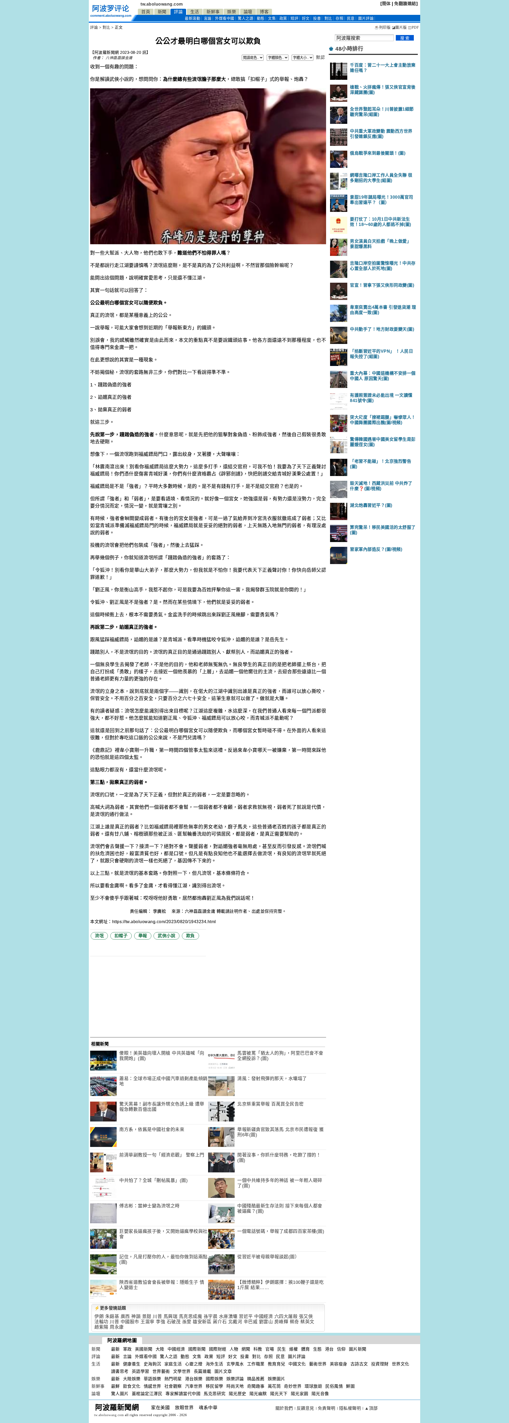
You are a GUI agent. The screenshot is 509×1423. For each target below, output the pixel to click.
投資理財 (380, 1364)
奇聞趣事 (256, 1386)
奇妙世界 (292, 1386)
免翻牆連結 (405, 3)
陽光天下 (279, 1393)
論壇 (248, 12)
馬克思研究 (215, 1393)
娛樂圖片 (276, 1379)
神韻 (136, 1316)
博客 (264, 12)
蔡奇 (294, 1321)
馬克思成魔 (190, 1316)
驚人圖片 (120, 1393)
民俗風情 (334, 1386)
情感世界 (152, 1386)
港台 (329, 1349)
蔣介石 (220, 1321)
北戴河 (235, 1321)
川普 (157, 1316)
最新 (192, 18)
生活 (194, 12)
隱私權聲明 (350, 1408)
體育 (305, 1349)
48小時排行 (349, 49)
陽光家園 (299, 1393)
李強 (160, 1321)
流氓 (99, 935)
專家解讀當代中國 (182, 1393)
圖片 (366, 18)
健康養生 (132, 1364)
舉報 (142, 935)
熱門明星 (173, 1379)
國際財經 (217, 1349)
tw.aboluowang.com (162, 4)
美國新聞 (143, 1349)
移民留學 (214, 1386)
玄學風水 (235, 1364)
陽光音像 (320, 1393)
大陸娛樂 (132, 1379)
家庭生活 (173, 1364)
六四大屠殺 (286, 1316)
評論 (178, 12)
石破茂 (174, 1321)
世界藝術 (161, 1371)
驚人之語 (245, 18)
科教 (257, 1349)
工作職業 (256, 1364)
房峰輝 (281, 1321)
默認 (320, 57)
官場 (269, 1349)
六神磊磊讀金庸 (119, 58)
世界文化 (400, 1364)
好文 (306, 18)
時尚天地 (235, 1386)
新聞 (162, 12)
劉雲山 (266, 1321)
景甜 (146, 1316)
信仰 (341, 1349)
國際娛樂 (214, 1379)
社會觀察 (173, 1386)
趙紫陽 (101, 1327)
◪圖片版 (399, 27)
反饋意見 (305, 1408)
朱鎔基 (112, 1316)
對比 (328, 18)
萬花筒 (274, 1386)
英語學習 (140, 1371)
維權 (293, 1349)
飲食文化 (132, 1386)
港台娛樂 (194, 1379)
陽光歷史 (237, 1393)
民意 (351, 18)
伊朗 (99, 1316)
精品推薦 (256, 1379)
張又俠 (306, 1316)
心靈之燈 (194, 1364)
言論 (208, 18)
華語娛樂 (152, 1379)
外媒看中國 (224, 18)
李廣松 (160, 911)
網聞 (246, 1349)
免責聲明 (326, 1408)
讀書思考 (120, 1371)
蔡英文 (307, 1321)
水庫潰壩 (228, 1316)
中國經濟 (263, 1316)
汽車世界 (194, 1386)
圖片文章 (223, 1371)
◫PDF (413, 27)
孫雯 (186, 1321)
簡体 (386, 3)
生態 (317, 1349)
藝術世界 (318, 1364)
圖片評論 (296, 1356)
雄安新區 (202, 1321)
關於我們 (284, 1408)
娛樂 (231, 12)
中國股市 (130, 1321)
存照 (339, 18)
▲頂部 (371, 1408)
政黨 (283, 18)
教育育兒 (276, 1364)
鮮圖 (350, 1386)
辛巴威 (251, 1321)
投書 (317, 18)
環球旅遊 (313, 1386)
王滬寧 (148, 1321)
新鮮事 (213, 12)
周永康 (117, 1327)
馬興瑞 (171, 1316)
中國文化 (297, 1364)
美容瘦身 (338, 1364)
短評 (294, 18)
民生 (281, 1349)
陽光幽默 (258, 1393)
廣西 (125, 1316)
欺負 (190, 935)
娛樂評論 (235, 1379)
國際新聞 (197, 1349)
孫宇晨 (211, 1316)
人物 (234, 1349)
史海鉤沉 (152, 1364)
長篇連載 (202, 1371)
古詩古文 (359, 1364)
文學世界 (182, 1371)
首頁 (145, 12)
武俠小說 (166, 935)
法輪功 (101, 1321)
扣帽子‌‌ (121, 935)
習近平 (246, 1316)
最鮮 (115, 1386)
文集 (272, 18)
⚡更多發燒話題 (110, 1308)
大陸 (160, 1349)
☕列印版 (382, 27)
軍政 (127, 1349)
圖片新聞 (357, 1349)
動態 (261, 18)
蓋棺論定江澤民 (147, 1393)
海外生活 (214, 1364)
